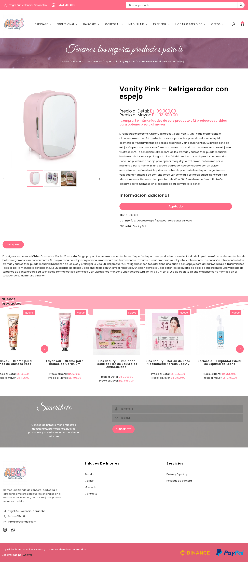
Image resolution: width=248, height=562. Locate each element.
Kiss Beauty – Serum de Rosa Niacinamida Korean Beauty (168, 362)
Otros (216, 24)
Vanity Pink (140, 226)
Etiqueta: (125, 226)
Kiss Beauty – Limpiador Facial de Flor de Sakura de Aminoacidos (116, 364)
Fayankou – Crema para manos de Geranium (65, 362)
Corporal (112, 24)
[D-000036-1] (35, 179)
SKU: (122, 215)
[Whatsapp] (13, 530)
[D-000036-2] (52, 179)
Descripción (13, 244)
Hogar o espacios (188, 24)
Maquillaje (136, 24)
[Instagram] (5, 530)
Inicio (65, 61)
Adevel (27, 555)
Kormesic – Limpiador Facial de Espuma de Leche (220, 362)
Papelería (160, 24)
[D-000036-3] (69, 179)
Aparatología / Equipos (120, 61)
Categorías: (127, 220)
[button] (240, 349)
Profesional (65, 24)
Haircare (89, 24)
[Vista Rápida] (27, 318)
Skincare (41, 24)
